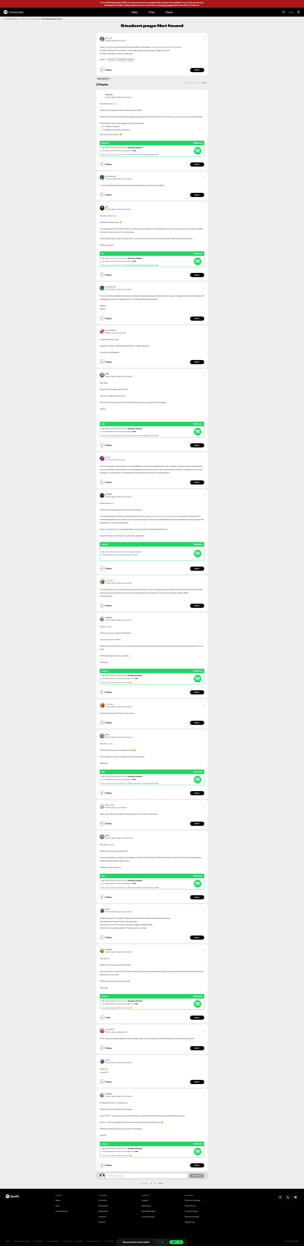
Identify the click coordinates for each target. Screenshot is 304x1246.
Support (145, 1200)
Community (16, 12)
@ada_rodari (109, 844)
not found (111, 60)
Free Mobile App (148, 1211)
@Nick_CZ (112, 103)
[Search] (284, 12)
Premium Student (33, 19)
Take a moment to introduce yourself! (143, 154)
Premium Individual (192, 1200)
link (123, 395)
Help (134, 12)
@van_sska (106, 626)
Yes (174, 1242)
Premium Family (191, 1211)
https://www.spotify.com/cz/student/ (166, 47)
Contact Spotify (148, 1216)
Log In (291, 12)
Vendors (102, 1222)
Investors (102, 1216)
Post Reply (197, 1176)
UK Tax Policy (109, 1241)
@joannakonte (110, 215)
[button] (203, 39)
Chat (151, 12)
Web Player (146, 1205)
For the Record (61, 1211)
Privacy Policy (38, 1241)
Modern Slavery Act (94, 1241)
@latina (107, 958)
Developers (103, 1205)
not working (121, 60)
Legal (8, 1241)
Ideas (169, 12)
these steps (167, 5)
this (115, 639)
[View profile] (102, 39)
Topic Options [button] (102, 78)
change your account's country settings (161, 516)
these (122, 232)
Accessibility (79, 1241)
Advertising (103, 1211)
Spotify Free (190, 1222)
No (162, 1242)
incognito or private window (177, 116)
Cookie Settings (53, 1241)
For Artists (102, 1200)
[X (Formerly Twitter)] (288, 1197)
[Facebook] (295, 1197)
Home (17, 19)
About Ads (67, 1241)
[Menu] (298, 12)
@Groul (110, 503)
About (58, 1200)
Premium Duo (190, 1205)
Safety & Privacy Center (21, 1241)
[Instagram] (280, 1197)
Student (130, 60)
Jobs (57, 1205)
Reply (197, 70)
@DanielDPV (112, 1102)
